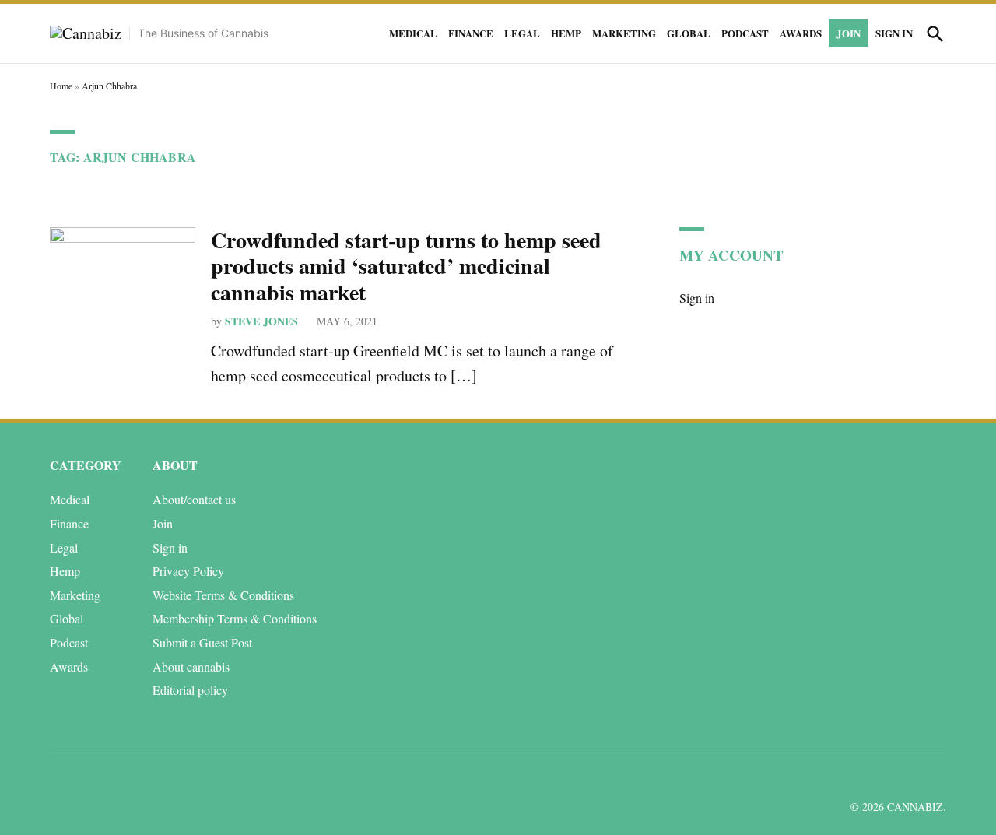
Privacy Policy (188, 571)
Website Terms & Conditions (223, 595)
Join (848, 33)
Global (688, 33)
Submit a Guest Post (202, 642)
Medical (413, 33)
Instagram (878, 775)
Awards (801, 33)
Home (61, 85)
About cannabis (191, 666)
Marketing (624, 33)
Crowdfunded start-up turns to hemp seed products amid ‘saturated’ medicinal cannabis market (406, 266)
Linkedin (843, 775)
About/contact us (194, 499)
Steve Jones (261, 321)
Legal (522, 33)
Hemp (566, 33)
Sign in (894, 33)
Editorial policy (190, 690)
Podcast (745, 33)
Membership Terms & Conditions (235, 618)
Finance (470, 33)
